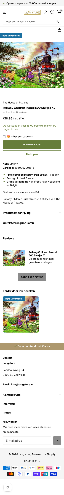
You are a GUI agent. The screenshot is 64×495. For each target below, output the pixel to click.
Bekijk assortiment (5, 12)
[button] (58, 30)
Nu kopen (32, 154)
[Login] (45, 12)
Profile (7, 412)
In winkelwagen (32, 144)
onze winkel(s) (30, 192)
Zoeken (57, 21)
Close (32, 394)
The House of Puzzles (15, 102)
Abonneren (57, 440)
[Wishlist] (52, 12)
